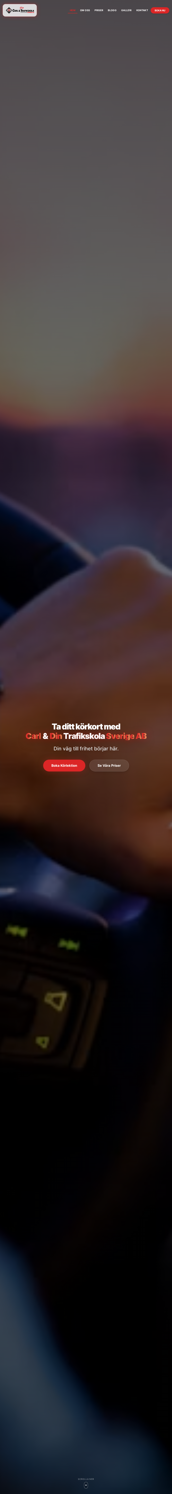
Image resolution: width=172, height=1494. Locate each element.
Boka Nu (160, 10)
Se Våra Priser (109, 766)
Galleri (126, 10)
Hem (72, 10)
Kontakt (142, 10)
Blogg (112, 10)
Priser (99, 10)
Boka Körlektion (64, 766)
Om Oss (85, 10)
